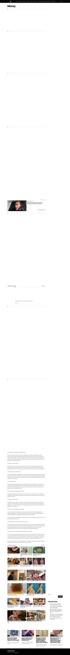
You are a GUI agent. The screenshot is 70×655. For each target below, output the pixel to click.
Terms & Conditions (47, 1)
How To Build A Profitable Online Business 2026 (56, 618)
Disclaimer (41, 1)
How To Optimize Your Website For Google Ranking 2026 (56, 607)
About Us (17, 4)
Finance (19, 1)
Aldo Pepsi (9, 647)
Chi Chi (37, 647)
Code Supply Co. (16, 652)
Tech (31, 1)
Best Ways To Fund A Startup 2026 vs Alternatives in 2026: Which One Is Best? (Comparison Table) (56, 615)
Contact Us (53, 1)
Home (16, 1)
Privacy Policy (35, 1)
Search (49, 594)
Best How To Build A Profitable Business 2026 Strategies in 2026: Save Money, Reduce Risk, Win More (56, 611)
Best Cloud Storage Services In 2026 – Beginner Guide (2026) (55, 604)
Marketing (23, 1)
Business (27, 1)
